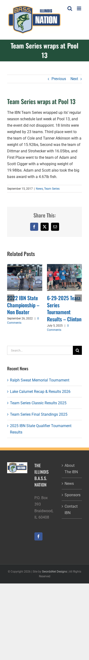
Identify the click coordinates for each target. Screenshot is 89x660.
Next (74, 79)
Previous (59, 79)
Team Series (52, 188)
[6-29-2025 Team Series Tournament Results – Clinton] (64, 266)
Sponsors (72, 495)
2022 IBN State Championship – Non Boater (23, 305)
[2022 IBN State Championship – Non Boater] (24, 266)
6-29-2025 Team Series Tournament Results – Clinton (64, 308)
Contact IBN (71, 509)
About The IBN (71, 468)
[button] (10, 298)
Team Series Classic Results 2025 (38, 403)
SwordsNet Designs (54, 571)
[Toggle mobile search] (69, 8)
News (39, 188)
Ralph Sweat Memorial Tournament (39, 380)
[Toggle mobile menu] (79, 8)
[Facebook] (38, 536)
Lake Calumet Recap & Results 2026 (40, 391)
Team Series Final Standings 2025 (38, 414)
